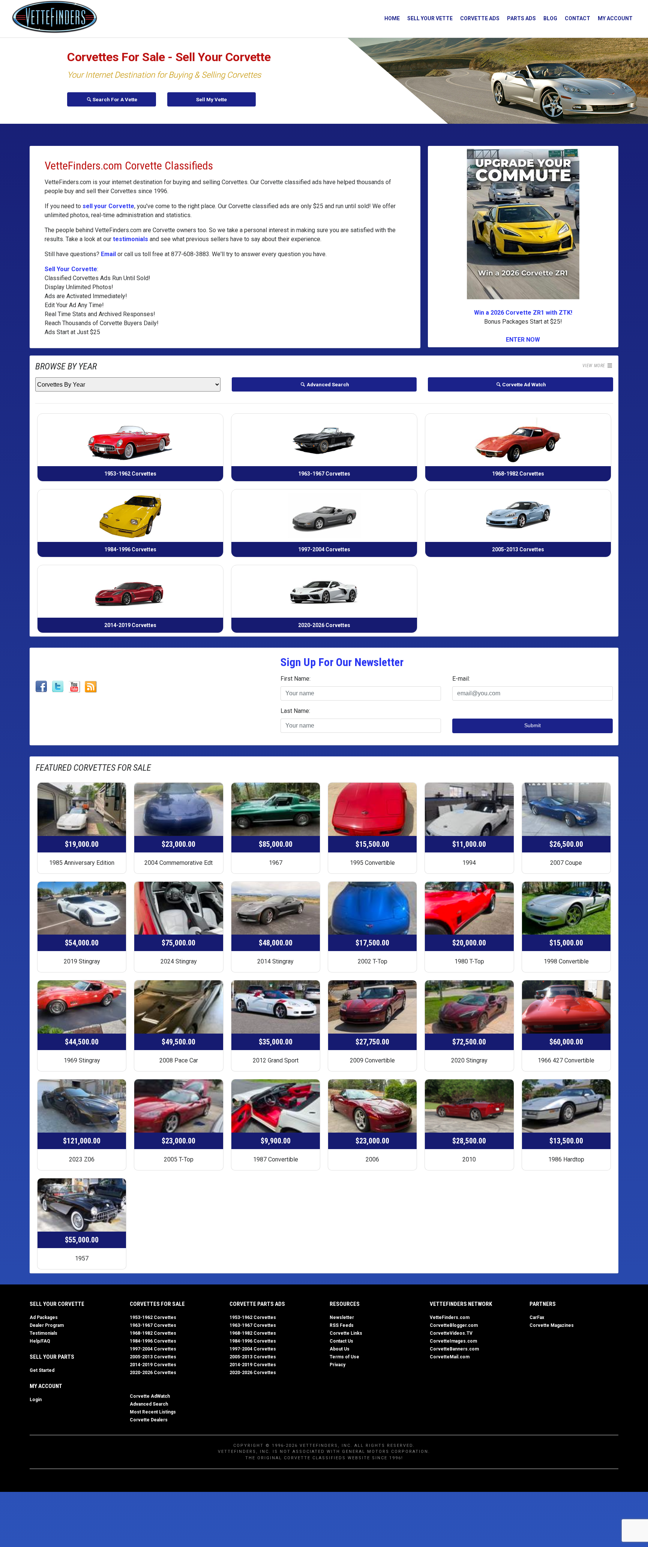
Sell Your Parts (52, 1356)
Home (392, 18)
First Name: (295, 678)
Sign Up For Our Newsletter (342, 662)
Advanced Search (149, 1404)
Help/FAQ (40, 1341)
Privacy (337, 1364)
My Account (615, 18)
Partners (543, 1304)
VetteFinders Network (461, 1304)
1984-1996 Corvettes (153, 1341)
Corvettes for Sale (157, 1304)
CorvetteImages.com (453, 1341)
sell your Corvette (108, 206)
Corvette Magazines (552, 1325)
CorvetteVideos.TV (451, 1333)
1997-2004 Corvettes (153, 1349)
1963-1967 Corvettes (153, 1325)
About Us (340, 1349)
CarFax (537, 1317)
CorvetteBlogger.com (454, 1325)
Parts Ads (521, 18)
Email (108, 254)
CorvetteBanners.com (454, 1349)
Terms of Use (344, 1356)
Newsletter (342, 1317)
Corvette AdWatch (150, 1396)
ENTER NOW (523, 339)
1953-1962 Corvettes (153, 1317)
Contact (577, 18)
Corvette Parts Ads (257, 1304)
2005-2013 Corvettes (153, 1356)
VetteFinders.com (450, 1317)
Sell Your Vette (430, 18)
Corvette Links (346, 1333)
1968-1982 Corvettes (153, 1333)
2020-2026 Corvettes (153, 1372)
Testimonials (43, 1333)
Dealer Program (47, 1325)
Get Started (42, 1370)
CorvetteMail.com (450, 1356)
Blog (550, 18)
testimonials (130, 239)
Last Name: (295, 710)
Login (36, 1399)
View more (594, 365)
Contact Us (341, 1341)
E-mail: (461, 678)
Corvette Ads (480, 18)
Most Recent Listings (153, 1412)
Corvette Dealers (149, 1419)
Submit (532, 725)
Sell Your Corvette (71, 269)
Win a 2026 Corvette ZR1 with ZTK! (523, 312)
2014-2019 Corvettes (153, 1364)
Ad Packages (44, 1317)
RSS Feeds (342, 1325)
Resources (345, 1304)
